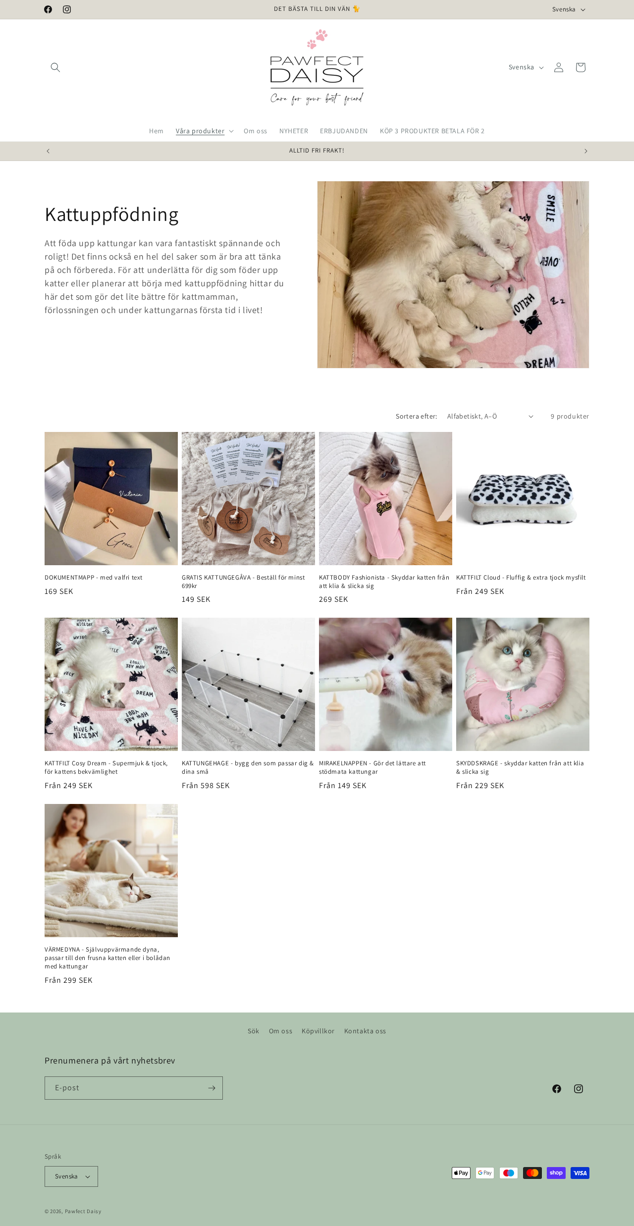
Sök (254, 1030)
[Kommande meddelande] (586, 151)
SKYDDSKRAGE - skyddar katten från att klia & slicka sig (520, 767)
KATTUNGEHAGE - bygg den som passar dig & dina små (248, 767)
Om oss (281, 1030)
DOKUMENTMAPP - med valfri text (94, 578)
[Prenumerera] (211, 1088)
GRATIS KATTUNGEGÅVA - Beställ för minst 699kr (243, 582)
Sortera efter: (416, 416)
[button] (55, 67)
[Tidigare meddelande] (48, 151)
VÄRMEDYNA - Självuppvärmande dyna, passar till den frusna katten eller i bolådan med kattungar (107, 958)
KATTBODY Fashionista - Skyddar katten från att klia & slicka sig (384, 582)
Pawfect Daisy (83, 1211)
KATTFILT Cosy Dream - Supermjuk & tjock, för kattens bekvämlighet (106, 767)
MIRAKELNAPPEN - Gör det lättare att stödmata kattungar (372, 767)
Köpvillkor (318, 1030)
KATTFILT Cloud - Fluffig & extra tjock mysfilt (521, 578)
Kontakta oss (365, 1030)
